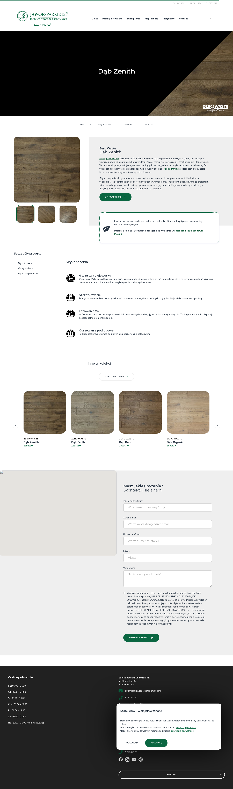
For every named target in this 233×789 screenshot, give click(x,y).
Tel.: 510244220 (178, 3)
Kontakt (183, 18)
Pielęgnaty (168, 18)
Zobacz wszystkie (114, 376)
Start (82, 125)
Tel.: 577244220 (211, 3)
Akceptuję (156, 743)
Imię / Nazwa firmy (133, 500)
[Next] (217, 425)
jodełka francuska (172, 168)
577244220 (131, 752)
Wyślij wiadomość (138, 637)
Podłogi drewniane (112, 18)
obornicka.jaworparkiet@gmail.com (143, 690)
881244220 (131, 697)
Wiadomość (129, 567)
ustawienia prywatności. (182, 730)
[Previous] (15, 425)
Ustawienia (132, 743)
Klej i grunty (151, 18)
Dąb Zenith (148, 125)
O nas (95, 18)
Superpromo (133, 18)
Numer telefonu (131, 534)
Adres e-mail (129, 517)
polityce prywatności (185, 727)
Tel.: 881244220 (195, 3)
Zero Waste (127, 125)
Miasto (126, 551)
